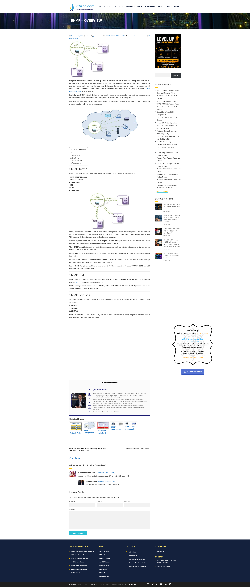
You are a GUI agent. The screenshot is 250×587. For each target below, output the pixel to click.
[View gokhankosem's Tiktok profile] (89, 402)
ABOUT (161, 6)
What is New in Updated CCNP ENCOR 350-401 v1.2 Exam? (171, 231)
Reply (113, 473)
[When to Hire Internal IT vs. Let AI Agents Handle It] (158, 206)
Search (175, 76)
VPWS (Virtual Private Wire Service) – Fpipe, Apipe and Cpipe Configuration (88, 450)
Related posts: (76, 163)
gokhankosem (97, 36)
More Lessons (162, 191)
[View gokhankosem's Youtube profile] (89, 394)
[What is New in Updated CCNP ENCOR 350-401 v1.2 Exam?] (158, 231)
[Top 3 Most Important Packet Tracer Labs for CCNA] (158, 255)
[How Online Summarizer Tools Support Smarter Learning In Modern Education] (158, 218)
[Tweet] (73, 458)
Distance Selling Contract (119, 584)
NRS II (118, 36)
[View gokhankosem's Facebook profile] (89, 389)
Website (127, 502)
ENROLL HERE (173, 6)
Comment (73, 509)
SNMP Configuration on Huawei (138, 448)
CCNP (113, 36)
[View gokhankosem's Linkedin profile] (89, 411)
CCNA (108, 36)
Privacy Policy (105, 584)
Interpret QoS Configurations (167, 123)
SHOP (139, 6)
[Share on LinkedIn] (79, 458)
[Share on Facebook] (70, 458)
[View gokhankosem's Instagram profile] (89, 398)
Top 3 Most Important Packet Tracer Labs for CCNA (171, 255)
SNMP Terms (76, 155)
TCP (78, 282)
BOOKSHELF (150, 6)
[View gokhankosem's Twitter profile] (89, 407)
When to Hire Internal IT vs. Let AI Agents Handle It (171, 206)
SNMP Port (75, 158)
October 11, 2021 (104, 481)
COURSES (100, 6)
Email (99, 502)
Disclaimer (94, 584)
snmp (130, 36)
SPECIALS (111, 6)
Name (72, 502)
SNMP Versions (77, 160)
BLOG (120, 6)
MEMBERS (130, 6)
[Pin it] (76, 458)
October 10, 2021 (103, 473)
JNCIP (123, 36)
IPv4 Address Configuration (166, 185)
